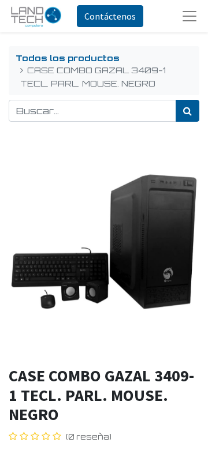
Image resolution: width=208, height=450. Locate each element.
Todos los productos (68, 57)
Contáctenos (110, 16)
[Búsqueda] (187, 111)
